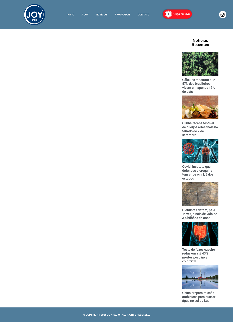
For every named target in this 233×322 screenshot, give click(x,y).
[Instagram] (222, 14)
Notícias (102, 14)
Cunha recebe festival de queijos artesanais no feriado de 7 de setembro (200, 129)
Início (70, 14)
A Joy (85, 14)
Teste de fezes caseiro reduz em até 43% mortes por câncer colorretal (198, 255)
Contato (143, 14)
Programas (123, 14)
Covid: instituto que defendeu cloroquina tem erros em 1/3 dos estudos (197, 172)
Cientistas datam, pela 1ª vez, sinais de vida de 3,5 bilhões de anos (199, 214)
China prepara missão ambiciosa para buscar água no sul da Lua (198, 297)
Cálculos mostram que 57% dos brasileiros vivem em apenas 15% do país (198, 86)
